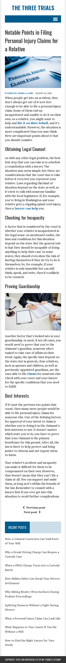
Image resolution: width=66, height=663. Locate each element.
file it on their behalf (32, 123)
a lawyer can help (25, 208)
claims (32, 374)
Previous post (35, 507)
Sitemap (57, 659)
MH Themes (47, 659)
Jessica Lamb (25, 93)
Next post (30, 512)
